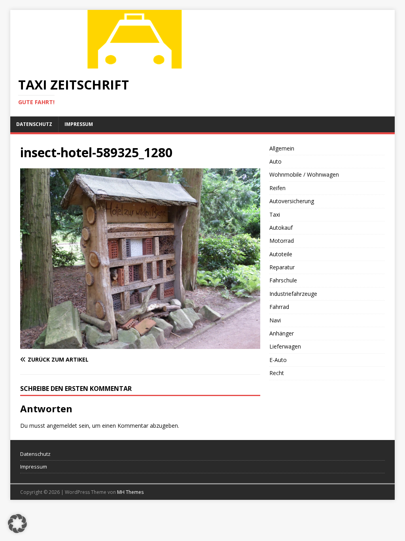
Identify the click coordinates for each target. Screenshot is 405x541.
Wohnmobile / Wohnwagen (304, 174)
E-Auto (278, 360)
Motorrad (281, 240)
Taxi (274, 214)
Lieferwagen (285, 346)
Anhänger (281, 333)
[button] (17, 523)
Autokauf (281, 227)
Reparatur (282, 267)
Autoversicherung (291, 201)
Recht (276, 373)
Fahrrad (279, 307)
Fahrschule (283, 280)
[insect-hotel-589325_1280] (140, 344)
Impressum (78, 124)
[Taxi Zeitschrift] (136, 64)
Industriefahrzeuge (293, 293)
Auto (275, 161)
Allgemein (281, 148)
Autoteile (280, 254)
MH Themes (130, 492)
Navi (275, 320)
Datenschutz (34, 124)
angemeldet (62, 425)
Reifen (277, 188)
